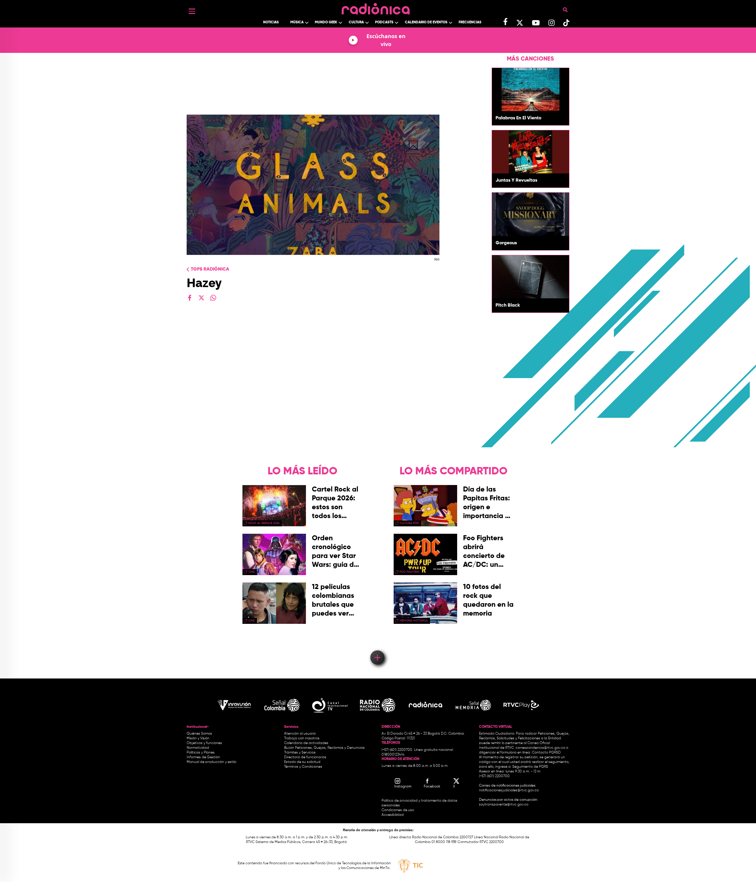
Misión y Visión (198, 738)
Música (297, 22)
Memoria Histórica (414, 620)
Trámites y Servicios (300, 752)
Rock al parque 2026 (263, 523)
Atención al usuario (300, 733)
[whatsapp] (213, 298)
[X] (201, 298)
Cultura (356, 22)
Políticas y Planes (201, 752)
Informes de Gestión (203, 757)
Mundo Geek (326, 22)
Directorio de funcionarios (305, 757)
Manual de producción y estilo (211, 762)
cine (251, 571)
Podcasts (384, 22)
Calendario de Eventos (426, 22)
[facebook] (190, 298)
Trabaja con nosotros (302, 738)
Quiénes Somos (199, 733)
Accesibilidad (393, 815)
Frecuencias (470, 22)
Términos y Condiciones (303, 767)
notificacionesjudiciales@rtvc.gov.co (509, 790)
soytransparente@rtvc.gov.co (503, 804)
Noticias (271, 22)
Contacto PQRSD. (546, 752)
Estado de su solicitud (302, 762)
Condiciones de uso (398, 810)
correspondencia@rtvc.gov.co (540, 748)
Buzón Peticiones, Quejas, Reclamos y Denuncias (324, 748)
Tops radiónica (210, 269)
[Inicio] (376, 7)
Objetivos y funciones (204, 743)
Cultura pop (409, 523)
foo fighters (410, 571)
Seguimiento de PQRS (530, 767)
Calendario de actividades (306, 743)
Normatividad (198, 748)
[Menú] (192, 11)
